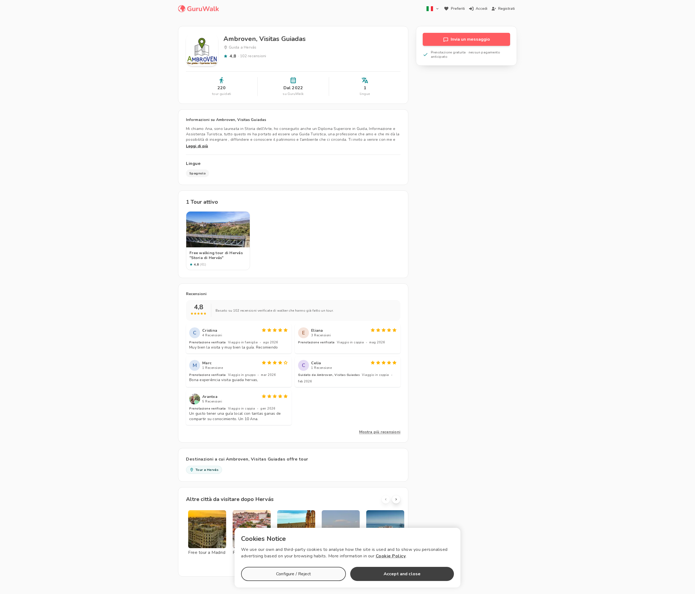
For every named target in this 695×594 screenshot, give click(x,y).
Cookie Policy (391, 556)
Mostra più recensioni (379, 432)
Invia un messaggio (470, 39)
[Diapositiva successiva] (396, 499)
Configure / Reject (293, 574)
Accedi (481, 8)
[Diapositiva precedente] (385, 499)
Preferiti (458, 8)
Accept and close (402, 574)
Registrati (506, 8)
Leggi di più (197, 146)
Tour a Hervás (207, 470)
